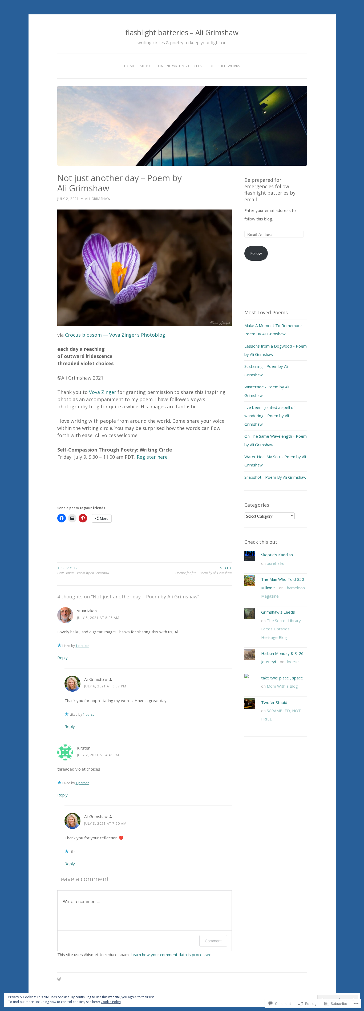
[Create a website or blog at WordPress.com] (59, 979)
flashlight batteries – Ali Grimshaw (182, 32)
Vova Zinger (102, 392)
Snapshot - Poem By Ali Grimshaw (275, 477)
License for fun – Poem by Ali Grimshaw (203, 570)
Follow (256, 253)
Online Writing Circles (180, 66)
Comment (213, 941)
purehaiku (275, 563)
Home (129, 66)
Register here (152, 457)
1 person (82, 645)
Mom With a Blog (282, 686)
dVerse (292, 661)
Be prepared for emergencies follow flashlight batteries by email (270, 190)
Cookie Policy (111, 1002)
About (146, 66)
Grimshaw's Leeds (278, 612)
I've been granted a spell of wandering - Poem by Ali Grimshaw (269, 416)
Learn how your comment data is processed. (171, 954)
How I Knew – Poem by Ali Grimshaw (83, 570)
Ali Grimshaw (98, 198)
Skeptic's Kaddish (277, 554)
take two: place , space (282, 677)
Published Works (224, 66)
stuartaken (87, 610)
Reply (62, 657)
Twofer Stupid (274, 702)
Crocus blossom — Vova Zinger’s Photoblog (115, 335)
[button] (144, 268)
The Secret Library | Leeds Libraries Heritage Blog (282, 629)
